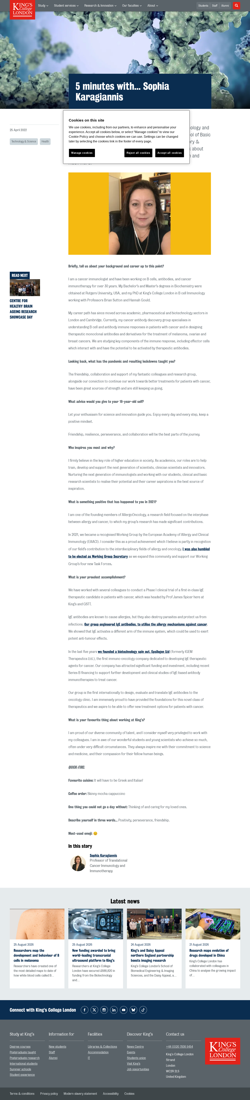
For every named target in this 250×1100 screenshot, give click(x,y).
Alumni (225, 5)
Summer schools (20, 1069)
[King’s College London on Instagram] (104, 1010)
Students (203, 5)
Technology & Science (24, 141)
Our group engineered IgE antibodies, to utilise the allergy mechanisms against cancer (145, 624)
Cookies (129, 1093)
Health (45, 141)
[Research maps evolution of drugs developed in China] (213, 924)
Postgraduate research (25, 1058)
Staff (214, 5)
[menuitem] (43, 5)
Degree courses (20, 1046)
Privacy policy (49, 1093)
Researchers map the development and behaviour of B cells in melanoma (36, 955)
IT (89, 1058)
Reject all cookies (138, 152)
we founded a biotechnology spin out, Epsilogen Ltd (134, 651)
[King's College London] (222, 1047)
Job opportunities (138, 1069)
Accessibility (111, 1093)
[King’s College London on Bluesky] (133, 1010)
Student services (65, 5)
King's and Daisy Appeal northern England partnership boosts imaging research (152, 955)
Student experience (22, 1074)
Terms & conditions (22, 1093)
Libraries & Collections (102, 1046)
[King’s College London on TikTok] (143, 1010)
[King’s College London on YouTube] (124, 1010)
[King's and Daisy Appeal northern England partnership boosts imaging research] (154, 924)
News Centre (135, 1046)
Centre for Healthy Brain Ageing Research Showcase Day (23, 309)
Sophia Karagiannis (103, 855)
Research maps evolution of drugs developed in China (209, 953)
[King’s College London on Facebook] (84, 1010)
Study (41, 5)
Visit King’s (133, 1063)
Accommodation (98, 1052)
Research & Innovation (98, 5)
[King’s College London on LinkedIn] (114, 1010)
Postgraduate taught (23, 1052)
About (151, 5)
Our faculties (130, 5)
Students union (136, 1058)
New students (57, 1046)
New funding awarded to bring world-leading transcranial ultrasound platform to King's (93, 955)
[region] (126, 137)
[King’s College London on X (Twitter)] (94, 1010)
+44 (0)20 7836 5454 (179, 1046)
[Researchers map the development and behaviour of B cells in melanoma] (37, 924)
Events (131, 1052)
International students (24, 1063)
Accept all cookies (169, 152)
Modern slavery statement (80, 1093)
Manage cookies (82, 152)
